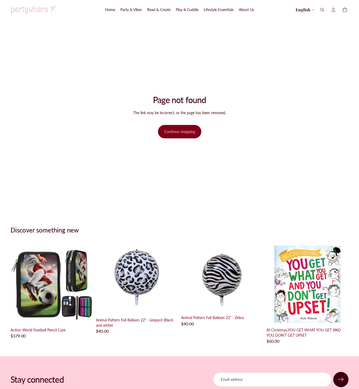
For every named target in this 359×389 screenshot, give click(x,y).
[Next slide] (85, 284)
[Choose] (170, 307)
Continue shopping (179, 131)
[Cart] (345, 10)
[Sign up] (340, 379)
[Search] (322, 10)
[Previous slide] (18, 284)
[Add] (84, 317)
